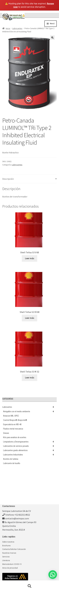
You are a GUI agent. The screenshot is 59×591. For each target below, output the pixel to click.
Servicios (6, 557)
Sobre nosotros (8, 542)
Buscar (29, 586)
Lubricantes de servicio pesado (28, 446)
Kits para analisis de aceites (14, 437)
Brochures (6, 546)
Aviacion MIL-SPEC (11, 415)
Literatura (6, 560)
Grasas (6, 433)
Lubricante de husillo (11, 463)
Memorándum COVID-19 (11, 564)
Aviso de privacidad (10, 568)
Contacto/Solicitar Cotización (14, 549)
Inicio (8, 28)
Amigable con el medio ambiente (28, 411)
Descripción (8, 178)
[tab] (29, 179)
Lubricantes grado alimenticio (28, 450)
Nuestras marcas (9, 553)
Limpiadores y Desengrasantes (28, 441)
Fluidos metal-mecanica (13, 428)
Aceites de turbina (10, 459)
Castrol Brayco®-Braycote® (15, 420)
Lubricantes (17, 28)
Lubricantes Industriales (28, 454)
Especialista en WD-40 (12, 424)
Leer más (29, 258)
